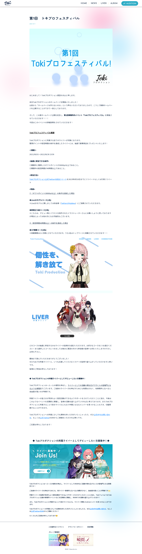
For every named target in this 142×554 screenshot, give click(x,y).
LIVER (104, 3)
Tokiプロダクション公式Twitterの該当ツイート (48, 179)
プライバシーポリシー (75, 527)
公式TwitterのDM (37, 511)
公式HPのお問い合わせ (98, 509)
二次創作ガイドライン (56, 527)
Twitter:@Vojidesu (68, 203)
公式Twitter (44, 417)
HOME (84, 3)
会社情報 (90, 527)
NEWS (94, 3)
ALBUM (114, 3)
